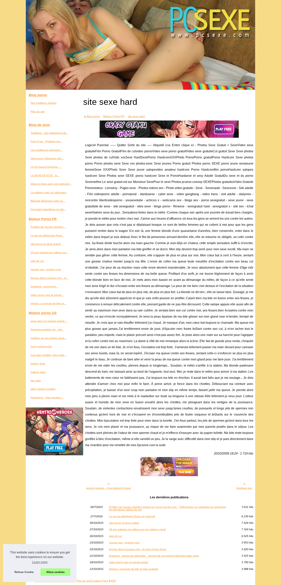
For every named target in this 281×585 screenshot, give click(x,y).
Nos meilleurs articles (43, 102)
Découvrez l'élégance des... (47, 158)
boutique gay (244, 488)
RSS (113, 580)
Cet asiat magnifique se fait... (48, 209)
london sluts (38, 363)
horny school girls (41, 346)
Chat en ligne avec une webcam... (51, 183)
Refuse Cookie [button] (24, 572)
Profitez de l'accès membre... (48, 226)
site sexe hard (136, 116)
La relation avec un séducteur (49, 192)
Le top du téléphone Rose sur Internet (132, 516)
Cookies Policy (100, 580)
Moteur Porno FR (113, 116)
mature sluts (38, 372)
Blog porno (93, 116)
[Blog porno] (140, 45)
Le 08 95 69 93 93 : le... (45, 175)
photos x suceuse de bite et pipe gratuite (133, 569)
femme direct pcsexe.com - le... (50, 277)
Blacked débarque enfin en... (48, 200)
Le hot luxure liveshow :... (46, 166)
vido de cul (115, 536)
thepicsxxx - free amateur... (47, 397)
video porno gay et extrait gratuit (128, 562)
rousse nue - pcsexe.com (124, 542)
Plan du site (38, 111)
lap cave (36, 380)
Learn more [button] (40, 562)
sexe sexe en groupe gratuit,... (49, 321)
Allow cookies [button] (55, 572)
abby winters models (43, 388)
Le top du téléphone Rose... (47, 235)
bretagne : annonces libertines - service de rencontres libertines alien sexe (154, 555)
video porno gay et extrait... (47, 295)
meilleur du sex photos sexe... (49, 338)
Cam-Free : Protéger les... (46, 141)
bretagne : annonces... (44, 286)
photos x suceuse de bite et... (48, 303)
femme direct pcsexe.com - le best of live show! (137, 549)
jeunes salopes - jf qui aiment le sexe (108, 488)
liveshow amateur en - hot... (47, 329)
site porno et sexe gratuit (124, 522)
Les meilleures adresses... (46, 150)
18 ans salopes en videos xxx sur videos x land (137, 529)
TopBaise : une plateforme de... (49, 132)
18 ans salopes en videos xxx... (49, 252)
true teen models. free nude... (49, 355)
